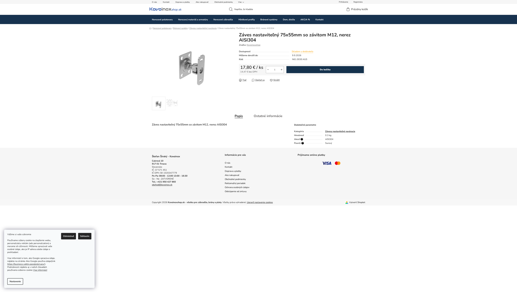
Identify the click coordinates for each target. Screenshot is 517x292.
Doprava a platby (182, 2)
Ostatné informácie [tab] (268, 116)
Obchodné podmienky (223, 2)
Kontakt (166, 2)
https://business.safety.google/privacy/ (26, 264)
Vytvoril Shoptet (357, 202)
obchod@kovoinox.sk (162, 184)
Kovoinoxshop (253, 45)
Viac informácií (40, 270)
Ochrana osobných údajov (237, 187)
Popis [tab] (239, 116)
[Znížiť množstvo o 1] (268, 69)
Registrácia (358, 2)
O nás (154, 2)
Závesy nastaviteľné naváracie (340, 131)
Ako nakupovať (202, 2)
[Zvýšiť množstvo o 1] (282, 69)
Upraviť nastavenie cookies (260, 202)
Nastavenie (15, 281)
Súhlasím (84, 236)
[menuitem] (162, 19)
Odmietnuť (68, 236)
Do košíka (325, 69)
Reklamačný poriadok (235, 183)
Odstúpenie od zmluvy (236, 191)
